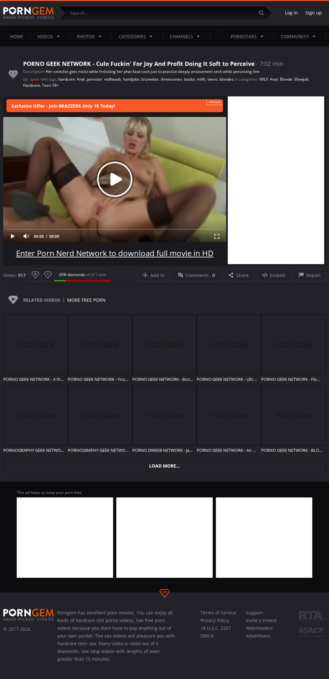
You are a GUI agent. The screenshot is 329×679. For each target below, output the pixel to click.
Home (16, 36)
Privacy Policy (214, 620)
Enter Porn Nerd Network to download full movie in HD (115, 253)
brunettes (150, 79)
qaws (35, 79)
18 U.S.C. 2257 (215, 628)
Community (295, 36)
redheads (112, 79)
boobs (189, 79)
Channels (181, 36)
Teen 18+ (50, 85)
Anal (81, 79)
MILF (264, 79)
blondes (226, 79)
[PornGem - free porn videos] (28, 13)
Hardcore (31, 85)
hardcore (66, 79)
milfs (201, 79)
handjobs (131, 79)
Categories (132, 36)
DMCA (207, 636)
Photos (86, 36)
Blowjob (301, 79)
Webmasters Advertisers (259, 632)
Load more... (164, 466)
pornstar (94, 79)
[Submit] (264, 13)
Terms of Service (218, 613)
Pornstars (244, 36)
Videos (45, 36)
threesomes (171, 79)
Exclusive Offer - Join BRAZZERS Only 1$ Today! (63, 106)
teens (213, 79)
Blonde (286, 79)
